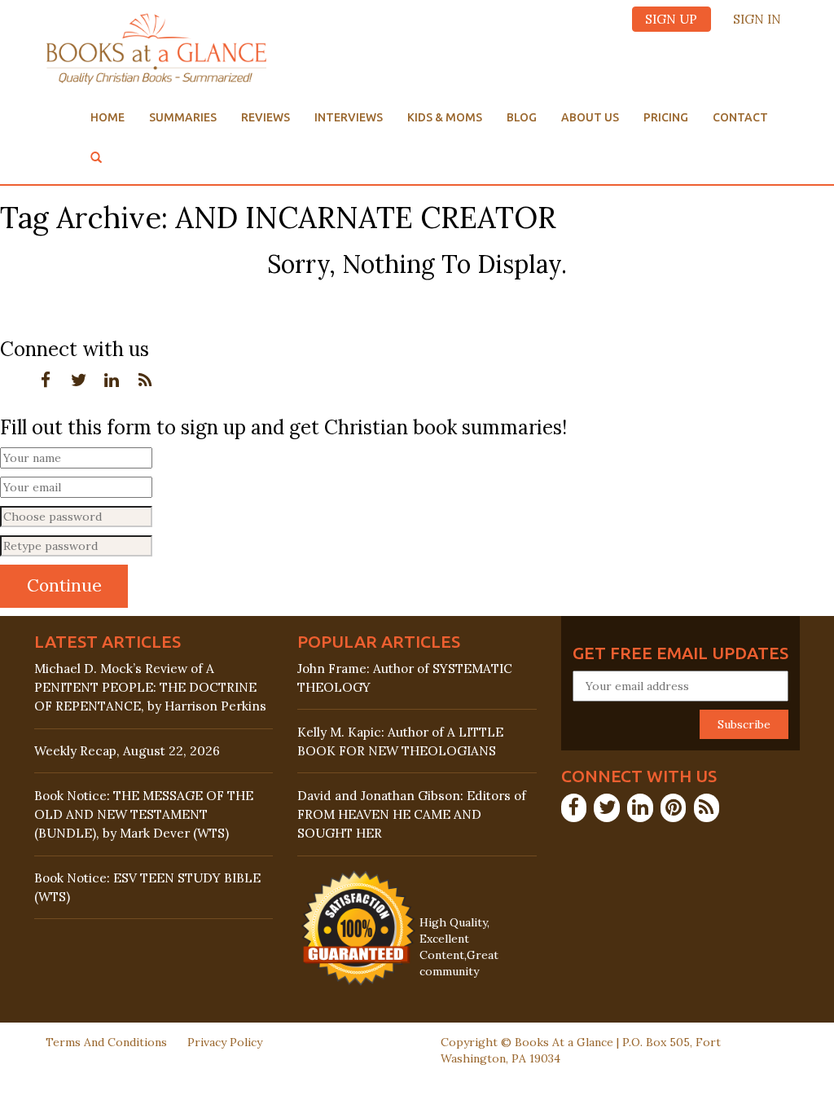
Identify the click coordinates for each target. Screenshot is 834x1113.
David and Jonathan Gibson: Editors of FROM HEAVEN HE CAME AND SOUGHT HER (411, 814)
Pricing (665, 117)
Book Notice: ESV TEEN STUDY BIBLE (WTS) (147, 887)
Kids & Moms (444, 117)
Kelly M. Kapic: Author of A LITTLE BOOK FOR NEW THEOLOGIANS (400, 741)
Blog (522, 117)
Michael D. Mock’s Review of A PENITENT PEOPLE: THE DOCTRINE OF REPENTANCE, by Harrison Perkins (150, 687)
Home (107, 117)
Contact (740, 117)
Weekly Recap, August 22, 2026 (127, 751)
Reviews (265, 117)
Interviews (348, 117)
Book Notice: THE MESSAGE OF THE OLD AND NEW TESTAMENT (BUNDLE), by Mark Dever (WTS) (143, 814)
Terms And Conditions (106, 1042)
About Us (590, 117)
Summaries (183, 117)
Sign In (757, 19)
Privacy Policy (224, 1042)
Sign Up (671, 19)
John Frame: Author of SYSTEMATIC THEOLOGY (404, 678)
